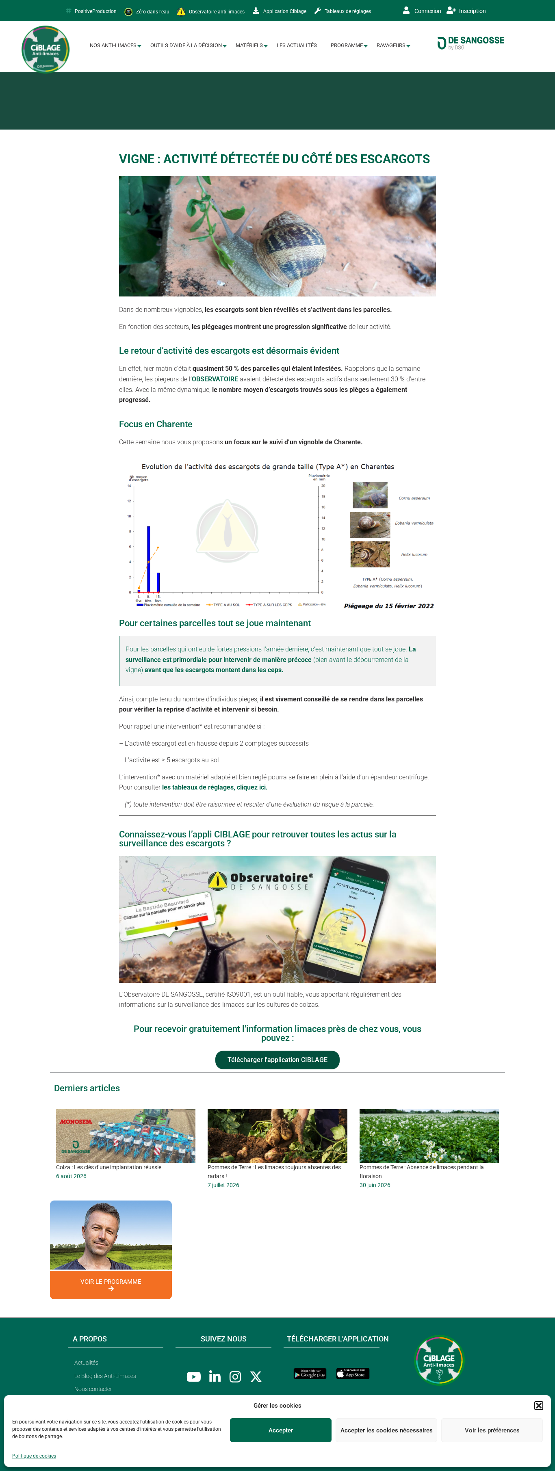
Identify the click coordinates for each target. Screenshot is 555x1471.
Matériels (249, 45)
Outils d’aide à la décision (186, 45)
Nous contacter (93, 1389)
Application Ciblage (284, 11)
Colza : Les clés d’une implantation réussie (108, 1167)
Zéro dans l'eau (152, 11)
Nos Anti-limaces (113, 45)
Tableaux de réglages (347, 11)
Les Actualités (297, 45)
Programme (347, 45)
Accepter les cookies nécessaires (386, 1430)
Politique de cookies (34, 1456)
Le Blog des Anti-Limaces (105, 1376)
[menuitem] (113, 45)
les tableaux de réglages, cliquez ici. (215, 787)
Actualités (86, 1362)
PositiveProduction (96, 11)
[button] (539, 1406)
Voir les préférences (492, 1430)
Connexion (427, 11)
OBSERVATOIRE (215, 379)
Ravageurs (391, 45)
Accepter (281, 1430)
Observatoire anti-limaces (216, 11)
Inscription (472, 11)
